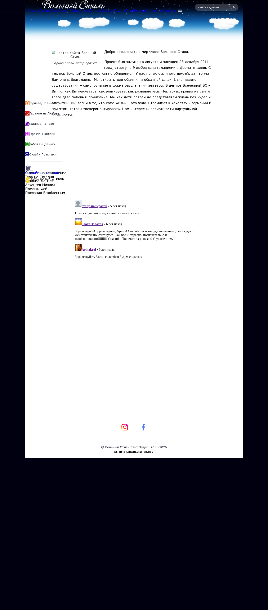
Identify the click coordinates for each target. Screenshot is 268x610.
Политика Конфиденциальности (134, 451)
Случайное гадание (42, 173)
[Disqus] (134, 251)
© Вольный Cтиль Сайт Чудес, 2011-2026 (134, 447)
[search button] (234, 7)
